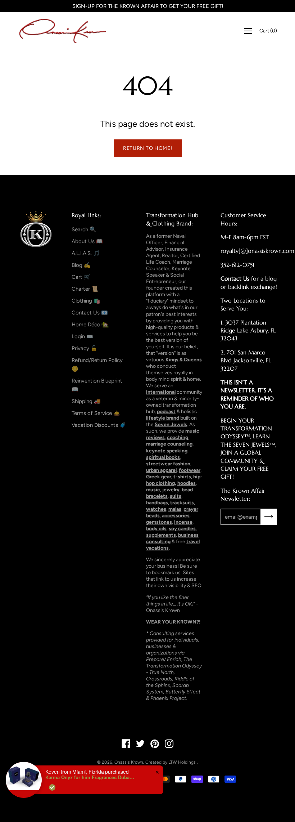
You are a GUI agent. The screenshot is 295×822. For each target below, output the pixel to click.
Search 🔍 (84, 229)
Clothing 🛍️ (86, 301)
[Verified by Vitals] (52, 787)
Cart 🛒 (81, 277)
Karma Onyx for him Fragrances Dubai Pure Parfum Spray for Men (90, 777)
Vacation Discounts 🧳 (99, 425)
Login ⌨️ (82, 336)
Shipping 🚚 (86, 401)
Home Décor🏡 (90, 324)
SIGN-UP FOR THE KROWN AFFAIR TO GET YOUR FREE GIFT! (147, 6)
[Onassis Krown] (63, 31)
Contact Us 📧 (90, 312)
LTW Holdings (182, 762)
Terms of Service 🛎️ (96, 413)
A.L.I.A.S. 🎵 (86, 253)
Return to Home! (147, 148)
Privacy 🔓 (84, 348)
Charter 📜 (85, 289)
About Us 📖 (87, 241)
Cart (268, 31)
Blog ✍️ (81, 265)
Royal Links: (86, 215)
